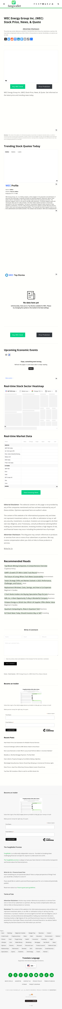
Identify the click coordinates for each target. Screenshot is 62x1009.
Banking (10, 933)
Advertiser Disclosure (31, 29)
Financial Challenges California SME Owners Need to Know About (21, 746)
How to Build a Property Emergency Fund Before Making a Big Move (22, 759)
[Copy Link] (28, 39)
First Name (8, 714)
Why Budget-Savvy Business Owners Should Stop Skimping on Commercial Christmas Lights (29, 763)
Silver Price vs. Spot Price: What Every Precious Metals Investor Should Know (24, 767)
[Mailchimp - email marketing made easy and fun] (48, 731)
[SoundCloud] (52, 975)
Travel (38, 951)
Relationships (5, 948)
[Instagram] (21, 975)
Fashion (58, 936)
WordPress (53, 990)
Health (27, 939)
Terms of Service (49, 981)
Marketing (28, 942)
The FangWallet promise (11, 860)
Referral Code (52, 945)
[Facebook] (15, 39)
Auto (2, 933)
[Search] (57, 4)
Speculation (4, 951)
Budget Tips (32, 933)
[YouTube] (36, 975)
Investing (43, 939)
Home (5, 674)
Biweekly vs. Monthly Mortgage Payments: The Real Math (19, 755)
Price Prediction (44, 86)
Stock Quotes (11, 674)
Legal (51, 939)
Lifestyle (3, 942)
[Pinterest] (26, 975)
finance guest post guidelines (26, 887)
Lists (10, 942)
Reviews (24, 948)
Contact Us (27, 981)
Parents (11, 945)
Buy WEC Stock (17, 86)
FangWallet (7, 853)
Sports (13, 951)
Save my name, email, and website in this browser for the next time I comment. (27, 659)
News (54, 942)
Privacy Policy (37, 981)
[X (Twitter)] (15, 975)
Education (39, 936)
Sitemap (24, 984)
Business (41, 933)
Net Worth (46, 942)
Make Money (18, 942)
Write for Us (8, 548)
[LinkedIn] (41, 975)
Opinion (3, 945)
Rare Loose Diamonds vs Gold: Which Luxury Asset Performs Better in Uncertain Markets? (28, 751)
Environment (48, 936)
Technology (30, 951)
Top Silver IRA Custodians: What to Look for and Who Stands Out (21, 771)
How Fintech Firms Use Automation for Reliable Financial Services (21, 742)
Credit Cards (4, 936)
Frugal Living (18, 939)
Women (45, 951)
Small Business (49, 948)
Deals (25, 936)
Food (10, 939)
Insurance (35, 939)
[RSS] (31, 975)
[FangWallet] (14, 4)
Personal (19, 945)
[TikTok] (46, 975)
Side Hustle (39, 948)
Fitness (3, 939)
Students (20, 951)
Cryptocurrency (16, 936)
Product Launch (40, 945)
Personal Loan (29, 945)
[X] (5, 39)
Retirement (15, 948)
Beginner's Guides (20, 933)
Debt (31, 936)
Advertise (18, 981)
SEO (31, 948)
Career (49, 933)
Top (31, 1005)
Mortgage (37, 942)
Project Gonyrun (34, 984)
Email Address (10, 722)
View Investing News (31, 492)
